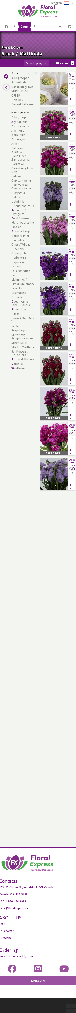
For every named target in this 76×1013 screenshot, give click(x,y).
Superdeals (18, 82)
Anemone (17, 130)
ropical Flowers (22, 359)
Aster (15, 143)
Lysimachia (18, 292)
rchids (16, 297)
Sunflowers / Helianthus (19, 353)
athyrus (17, 266)
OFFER (15, 95)
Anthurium (18, 135)
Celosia (16, 176)
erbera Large (21, 231)
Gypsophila (19, 253)
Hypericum (18, 262)
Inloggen (56, 3)
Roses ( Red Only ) (22, 319)
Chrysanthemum (22, 180)
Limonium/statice (23, 284)
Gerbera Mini (20, 236)
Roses (15, 314)
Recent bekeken (22, 104)
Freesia (16, 227)
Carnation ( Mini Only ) (22, 170)
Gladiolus (17, 240)
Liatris (15, 275)
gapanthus (19, 122)
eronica (17, 363)
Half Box (17, 100)
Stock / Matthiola (23, 347)
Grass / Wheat (20, 244)
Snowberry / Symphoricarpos (22, 336)
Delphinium (19, 201)
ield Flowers (20, 218)
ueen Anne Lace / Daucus (20, 303)
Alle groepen (20, 78)
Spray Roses (19, 342)
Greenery (17, 249)
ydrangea (18, 257)
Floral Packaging (22, 222)
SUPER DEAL (19, 91)
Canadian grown (22, 87)
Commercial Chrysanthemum (22, 186)
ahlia (15, 197)
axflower (18, 368)
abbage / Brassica (18, 149)
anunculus (18, 309)
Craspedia (18, 193)
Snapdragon (19, 330)
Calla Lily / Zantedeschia (20, 157)
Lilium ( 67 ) (19, 279)
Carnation (18, 164)
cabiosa (17, 326)
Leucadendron (20, 271)
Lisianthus (18, 288)
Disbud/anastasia (22, 206)
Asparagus (18, 139)
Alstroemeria (20, 126)
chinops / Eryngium (18, 212)
